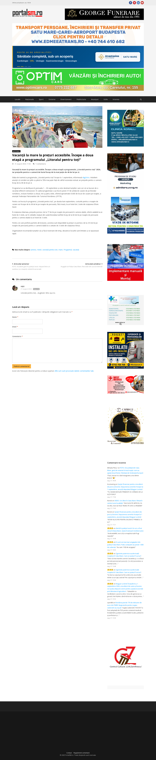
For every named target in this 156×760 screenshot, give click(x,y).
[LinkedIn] (138, 2)
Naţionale (29, 99)
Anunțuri (94, 99)
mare (60, 250)
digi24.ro (86, 177)
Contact (69, 753)
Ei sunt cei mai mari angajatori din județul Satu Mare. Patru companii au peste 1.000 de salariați (125, 544)
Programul (68, 250)
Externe (52, 99)
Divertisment (66, 99)
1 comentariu (41, 164)
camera (33, 250)
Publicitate (81, 99)
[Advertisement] (57, 385)
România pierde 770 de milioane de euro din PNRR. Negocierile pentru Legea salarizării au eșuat (124, 605)
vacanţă (76, 250)
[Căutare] (141, 99)
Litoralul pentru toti (50, 250)
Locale (17, 99)
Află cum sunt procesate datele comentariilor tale (74, 371)
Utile (106, 99)
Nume (15, 317)
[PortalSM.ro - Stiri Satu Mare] (27, 16)
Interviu (116, 99)
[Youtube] (142, 2)
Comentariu (17, 336)
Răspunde (36, 289)
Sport (41, 99)
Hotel (39, 250)
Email (15, 327)
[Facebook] (130, 2)
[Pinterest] (134, 2)
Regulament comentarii (82, 753)
